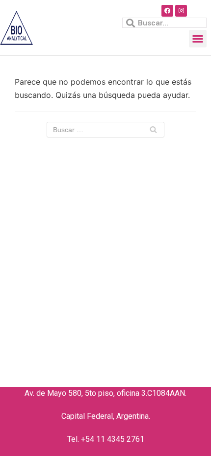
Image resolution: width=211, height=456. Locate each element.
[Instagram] (181, 11)
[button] (198, 38)
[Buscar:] (105, 129)
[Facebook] (167, 11)
